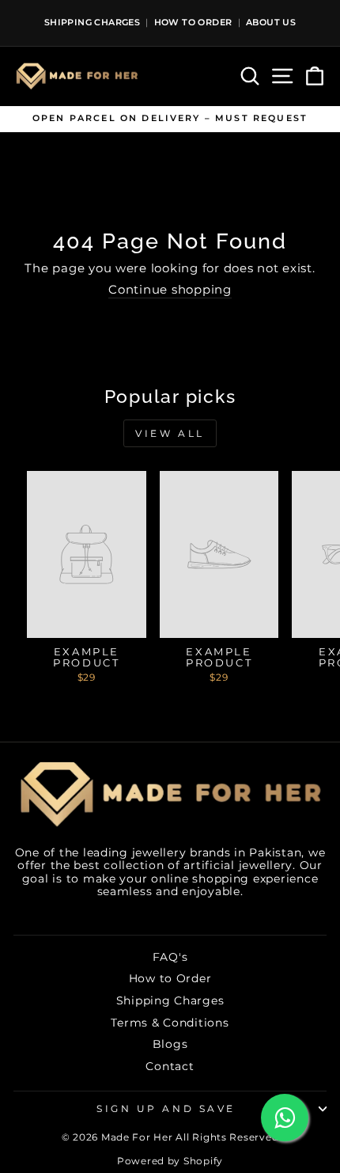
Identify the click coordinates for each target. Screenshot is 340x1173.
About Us (271, 22)
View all (170, 433)
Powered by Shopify (170, 1161)
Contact (169, 1066)
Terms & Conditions (170, 1022)
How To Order (193, 22)
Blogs (170, 1044)
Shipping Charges (92, 22)
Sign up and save (166, 1108)
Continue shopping (170, 290)
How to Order (170, 978)
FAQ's (170, 957)
